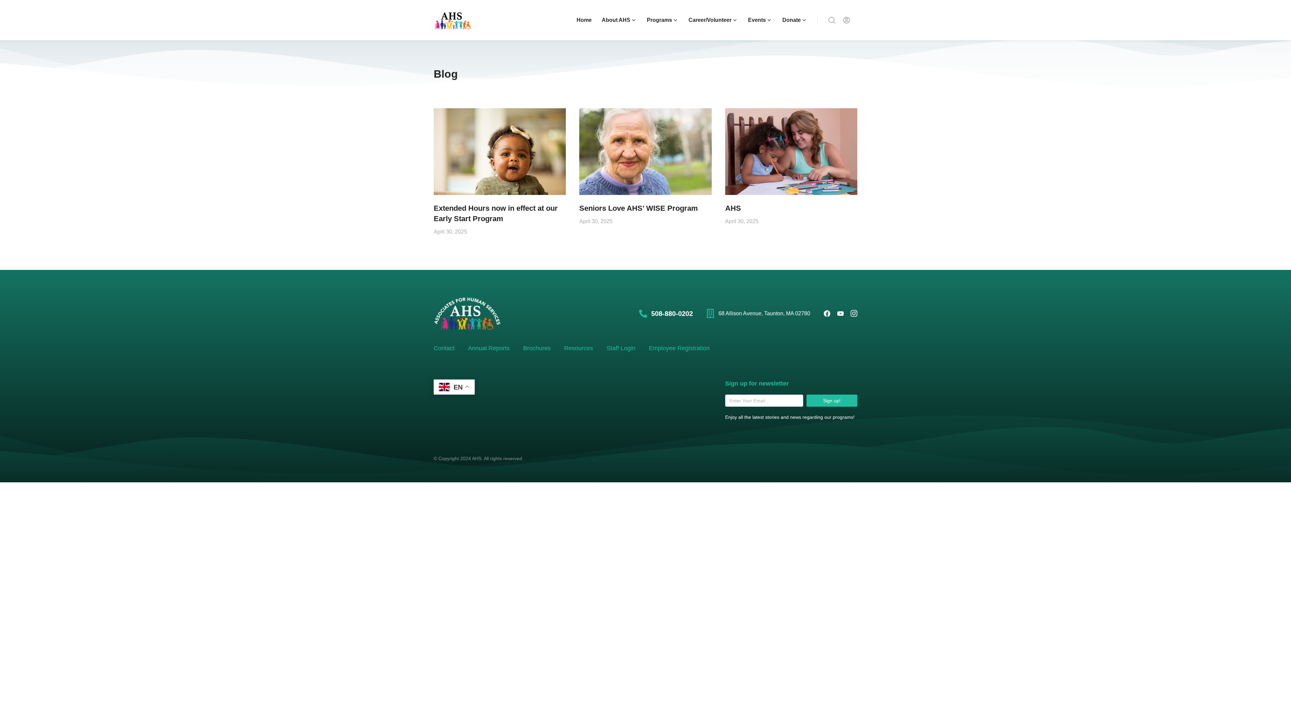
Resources (578, 348)
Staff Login (621, 348)
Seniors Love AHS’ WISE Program (638, 208)
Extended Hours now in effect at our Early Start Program (496, 213)
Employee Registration (679, 348)
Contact (444, 348)
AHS (733, 208)
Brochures (537, 348)
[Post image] (500, 151)
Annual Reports (489, 348)
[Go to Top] (1277, 712)
